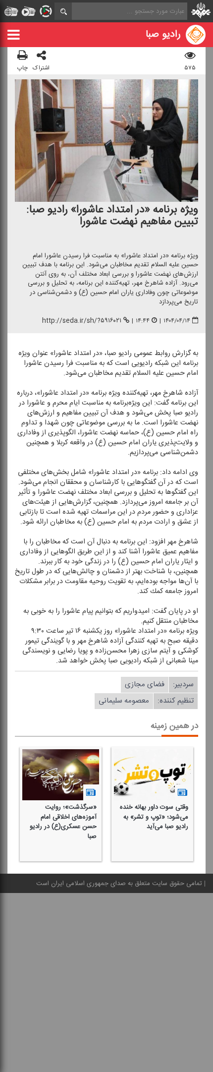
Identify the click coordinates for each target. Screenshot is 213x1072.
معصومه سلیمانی (124, 701)
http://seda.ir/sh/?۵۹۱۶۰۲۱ (81, 320)
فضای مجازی (144, 684)
